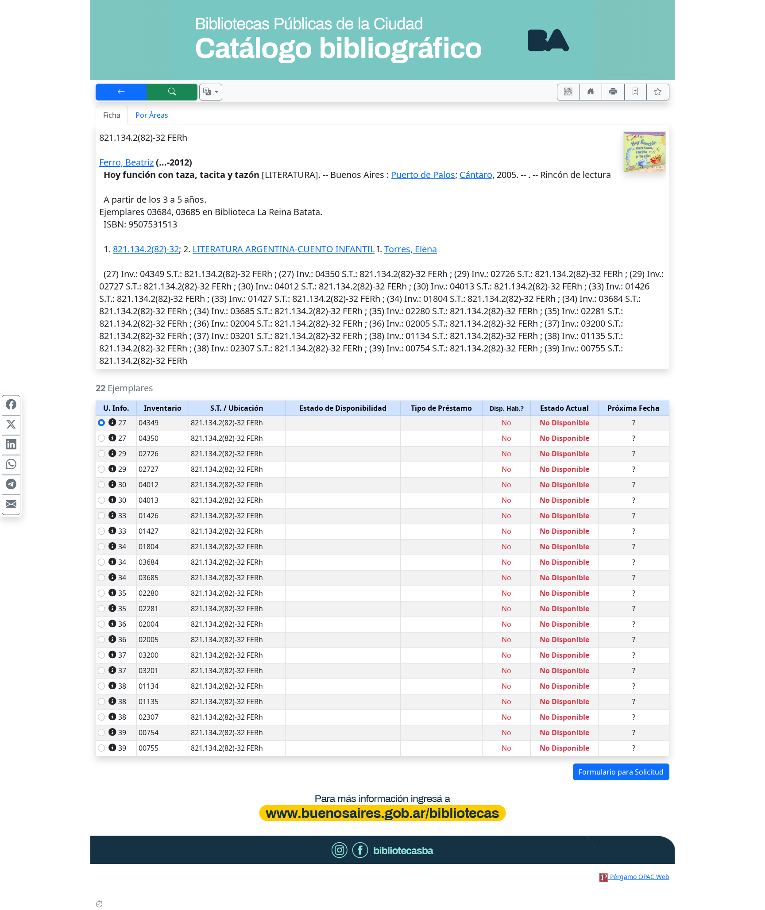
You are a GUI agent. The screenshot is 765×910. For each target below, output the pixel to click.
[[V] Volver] (121, 92)
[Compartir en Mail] (11, 505)
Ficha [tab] (111, 115)
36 (122, 624)
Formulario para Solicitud (621, 772)
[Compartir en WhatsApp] (11, 465)
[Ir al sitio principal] (382, 40)
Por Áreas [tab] (151, 115)
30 (122, 485)
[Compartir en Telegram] (11, 485)
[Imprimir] (613, 92)
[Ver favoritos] (657, 92)
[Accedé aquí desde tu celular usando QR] (568, 92)
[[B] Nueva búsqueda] (172, 92)
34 (122, 546)
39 (122, 732)
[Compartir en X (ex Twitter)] (11, 425)
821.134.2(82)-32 (146, 249)
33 (122, 516)
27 (122, 423)
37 (122, 655)
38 (122, 686)
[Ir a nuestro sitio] (591, 92)
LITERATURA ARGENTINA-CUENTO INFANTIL (284, 249)
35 (122, 593)
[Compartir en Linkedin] (11, 445)
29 (122, 454)
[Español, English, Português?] (210, 92)
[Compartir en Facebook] (11, 405)
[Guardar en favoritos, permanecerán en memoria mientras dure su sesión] (635, 92)
